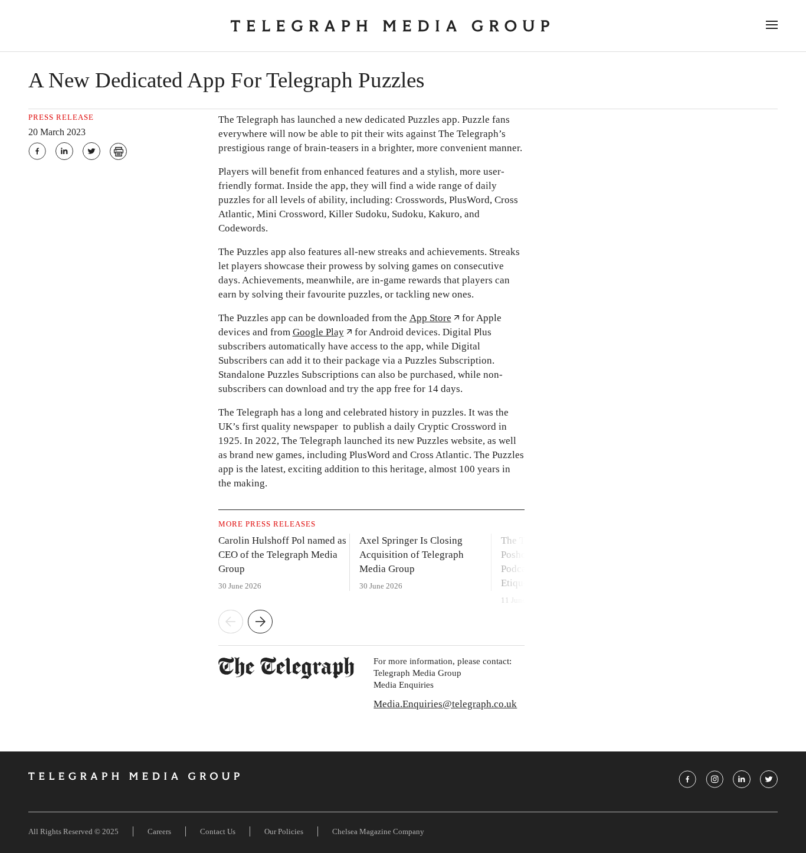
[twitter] (91, 151)
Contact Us (217, 831)
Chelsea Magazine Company (378, 831)
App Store (430, 317)
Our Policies (283, 831)
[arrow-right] (260, 623)
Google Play (318, 332)
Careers (159, 831)
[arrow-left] (230, 623)
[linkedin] (64, 151)
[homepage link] (390, 26)
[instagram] (714, 779)
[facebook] (37, 151)
